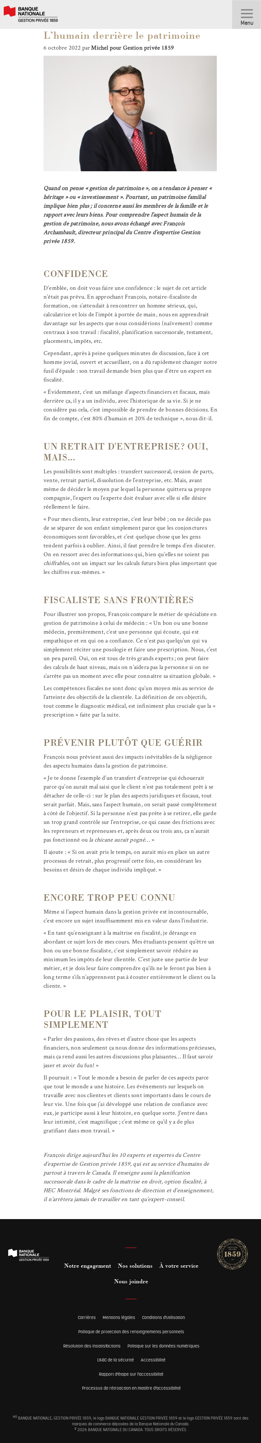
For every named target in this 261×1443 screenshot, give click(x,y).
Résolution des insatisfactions (92, 1346)
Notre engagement (87, 1266)
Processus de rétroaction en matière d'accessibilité (131, 1388)
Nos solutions (135, 1266)
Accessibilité (153, 1360)
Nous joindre (131, 1282)
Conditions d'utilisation (163, 1317)
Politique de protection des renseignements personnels (131, 1332)
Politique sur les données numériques (163, 1346)
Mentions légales (119, 1317)
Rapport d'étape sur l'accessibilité (131, 1374)
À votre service (178, 1266)
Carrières (87, 1317)
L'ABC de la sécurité (115, 1360)
